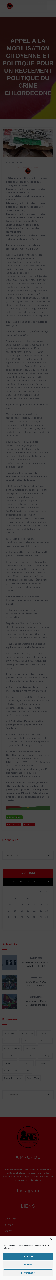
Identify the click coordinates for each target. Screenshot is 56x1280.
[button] (51, 1239)
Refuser (28, 1264)
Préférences (28, 1272)
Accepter (28, 1256)
